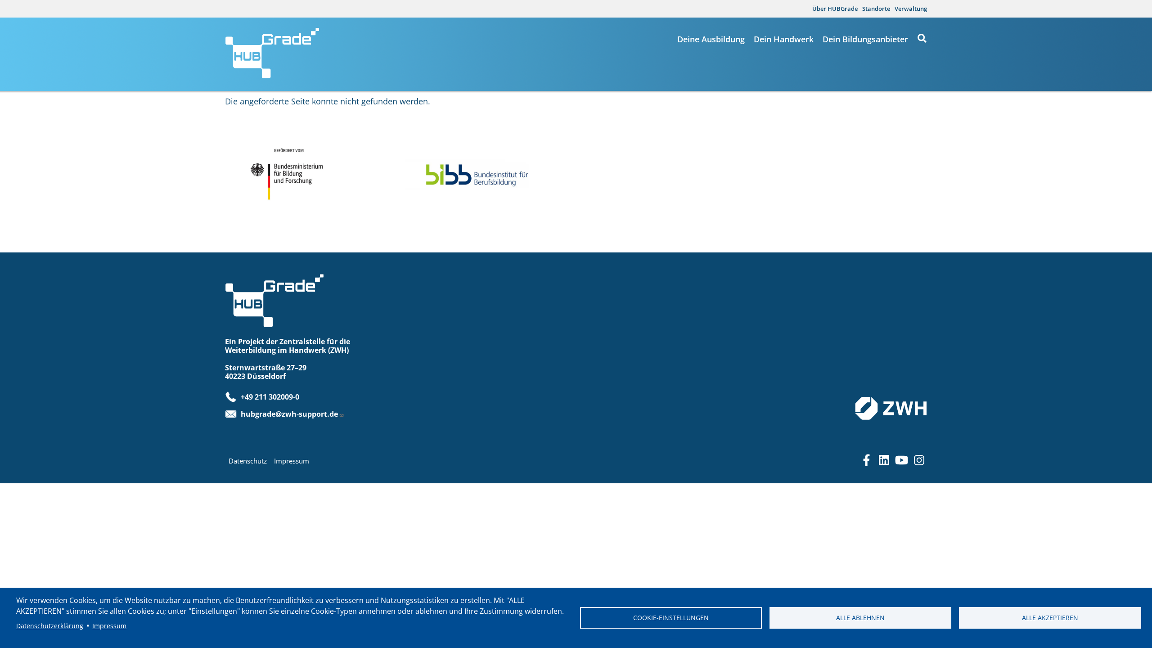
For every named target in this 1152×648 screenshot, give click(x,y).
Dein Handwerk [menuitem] (784, 39)
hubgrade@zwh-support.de (289, 414)
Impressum (291, 460)
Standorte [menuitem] (876, 8)
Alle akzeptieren (1050, 617)
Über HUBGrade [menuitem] (835, 8)
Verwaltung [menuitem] (911, 8)
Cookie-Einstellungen (671, 617)
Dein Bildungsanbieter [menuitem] (865, 39)
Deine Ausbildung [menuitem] (711, 39)
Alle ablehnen (860, 617)
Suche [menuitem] (922, 38)
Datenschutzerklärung (49, 625)
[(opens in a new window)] (305, 172)
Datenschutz (248, 460)
